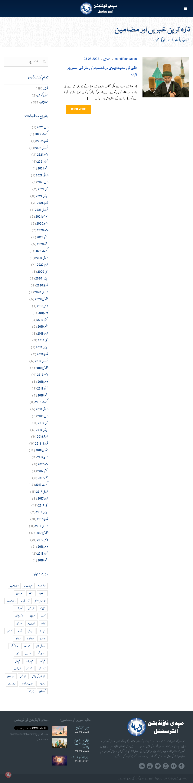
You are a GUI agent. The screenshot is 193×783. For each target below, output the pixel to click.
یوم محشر (31, 691)
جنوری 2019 (41, 367)
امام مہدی (19, 593)
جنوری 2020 (41, 298)
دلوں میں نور (31, 623)
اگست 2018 (41, 401)
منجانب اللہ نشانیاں (27, 683)
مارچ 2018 (42, 436)
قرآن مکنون (41, 668)
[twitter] (158, 766)
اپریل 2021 (42, 195)
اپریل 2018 (42, 429)
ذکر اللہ (20, 631)
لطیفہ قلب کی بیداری (38, 676)
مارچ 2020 (42, 284)
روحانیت (42, 638)
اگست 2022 (41, 133)
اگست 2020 (41, 250)
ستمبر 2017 (43, 477)
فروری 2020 (41, 291)
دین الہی (30, 631)
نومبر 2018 (43, 381)
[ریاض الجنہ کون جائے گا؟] (59, 761)
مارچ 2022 (42, 140)
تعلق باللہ (32, 616)
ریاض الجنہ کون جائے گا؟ (80, 757)
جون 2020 (42, 264)
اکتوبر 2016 (42, 553)
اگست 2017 (41, 484)
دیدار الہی (19, 623)
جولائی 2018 (42, 408)
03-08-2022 (91, 58)
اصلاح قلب (14, 586)
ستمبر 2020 (42, 243)
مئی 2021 (43, 188)
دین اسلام (42, 631)
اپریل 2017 (42, 511)
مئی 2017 (43, 504)
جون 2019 (42, 333)
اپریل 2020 (41, 277)
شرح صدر (27, 646)
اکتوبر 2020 (42, 236)
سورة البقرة (30, 638)
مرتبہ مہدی (11, 676)
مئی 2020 (42, 271)
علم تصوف (42, 661)
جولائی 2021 (42, 174)
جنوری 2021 (41, 216)
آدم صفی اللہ (25, 601)
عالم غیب (28, 653)
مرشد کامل (42, 683)
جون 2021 (42, 181)
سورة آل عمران (40, 646)
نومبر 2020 (42, 229)
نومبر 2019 (43, 312)
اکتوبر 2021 (42, 161)
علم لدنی (17, 661)
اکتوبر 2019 (42, 319)
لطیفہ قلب (17, 668)
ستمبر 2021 (43, 167)
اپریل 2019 (42, 346)
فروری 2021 (41, 209)
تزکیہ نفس (31, 608)
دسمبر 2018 (42, 374)
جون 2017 (43, 497)
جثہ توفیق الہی (19, 616)
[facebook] (181, 766)
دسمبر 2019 (42, 305)
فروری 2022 (41, 147)
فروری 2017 (41, 525)
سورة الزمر (18, 638)
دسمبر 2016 (42, 539)
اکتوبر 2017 (42, 470)
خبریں (45, 87)
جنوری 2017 (42, 532)
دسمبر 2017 (42, 456)
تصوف (43, 616)
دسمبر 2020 (42, 223)
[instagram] (166, 766)
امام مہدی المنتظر (40, 601)
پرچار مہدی (11, 683)
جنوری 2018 (41, 449)
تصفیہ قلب (19, 608)
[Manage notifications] (8, 775)
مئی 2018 (43, 422)
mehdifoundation (125, 58)
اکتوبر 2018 (42, 387)
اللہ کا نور (31, 593)
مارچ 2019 (42, 353)
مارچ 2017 (42, 518)
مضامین (106, 58)
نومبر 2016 (43, 546)
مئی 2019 (43, 339)
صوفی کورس (42, 94)
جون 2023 (42, 126)
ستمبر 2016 (43, 559)
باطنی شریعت (11, 601)
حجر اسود (43, 623)
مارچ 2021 (42, 202)
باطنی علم (42, 608)
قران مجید (29, 668)
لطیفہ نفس (23, 676)
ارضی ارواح (41, 586)
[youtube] (150, 766)
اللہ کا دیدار (42, 593)
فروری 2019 (41, 360)
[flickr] (174, 766)
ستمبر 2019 (43, 326)
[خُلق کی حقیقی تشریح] (59, 731)
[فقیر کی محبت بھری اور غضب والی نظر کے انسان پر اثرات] (165, 76)
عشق (17, 653)
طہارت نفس (41, 653)
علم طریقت (29, 661)
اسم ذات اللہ (28, 586)
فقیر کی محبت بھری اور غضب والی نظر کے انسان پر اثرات (80, 743)
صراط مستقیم (14, 646)
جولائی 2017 (42, 491)
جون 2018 (42, 415)
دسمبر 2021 (42, 154)
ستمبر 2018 (43, 394)
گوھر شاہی (42, 691)
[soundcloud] (142, 766)
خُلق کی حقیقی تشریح (82, 728)
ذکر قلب (9, 631)
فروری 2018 (41, 443)
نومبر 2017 (43, 463)
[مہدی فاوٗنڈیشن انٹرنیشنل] (96, 8)
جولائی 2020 (41, 257)
